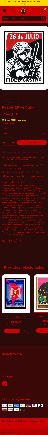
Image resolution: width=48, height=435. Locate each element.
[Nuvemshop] (9, 425)
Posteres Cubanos (25, 100)
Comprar (12, 331)
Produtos (5, 364)
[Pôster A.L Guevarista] (24, 331)
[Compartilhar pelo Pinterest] (20, 242)
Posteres (11, 100)
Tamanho (5, 129)
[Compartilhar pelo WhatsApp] (4, 241)
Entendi (42, 432)
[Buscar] (43, 18)
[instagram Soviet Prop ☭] (4, 383)
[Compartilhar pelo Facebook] (10, 242)
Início (4, 100)
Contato (5, 369)
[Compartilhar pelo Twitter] (15, 242)
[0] (43, 11)
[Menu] (4, 10)
